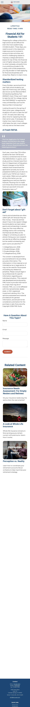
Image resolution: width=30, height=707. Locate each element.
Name (5, 321)
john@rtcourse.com (15, 697)
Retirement (15, 705)
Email (5, 329)
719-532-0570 (16, 684)
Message (6, 338)
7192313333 (17, 685)
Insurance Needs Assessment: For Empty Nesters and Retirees (14, 391)
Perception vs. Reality (13, 461)
